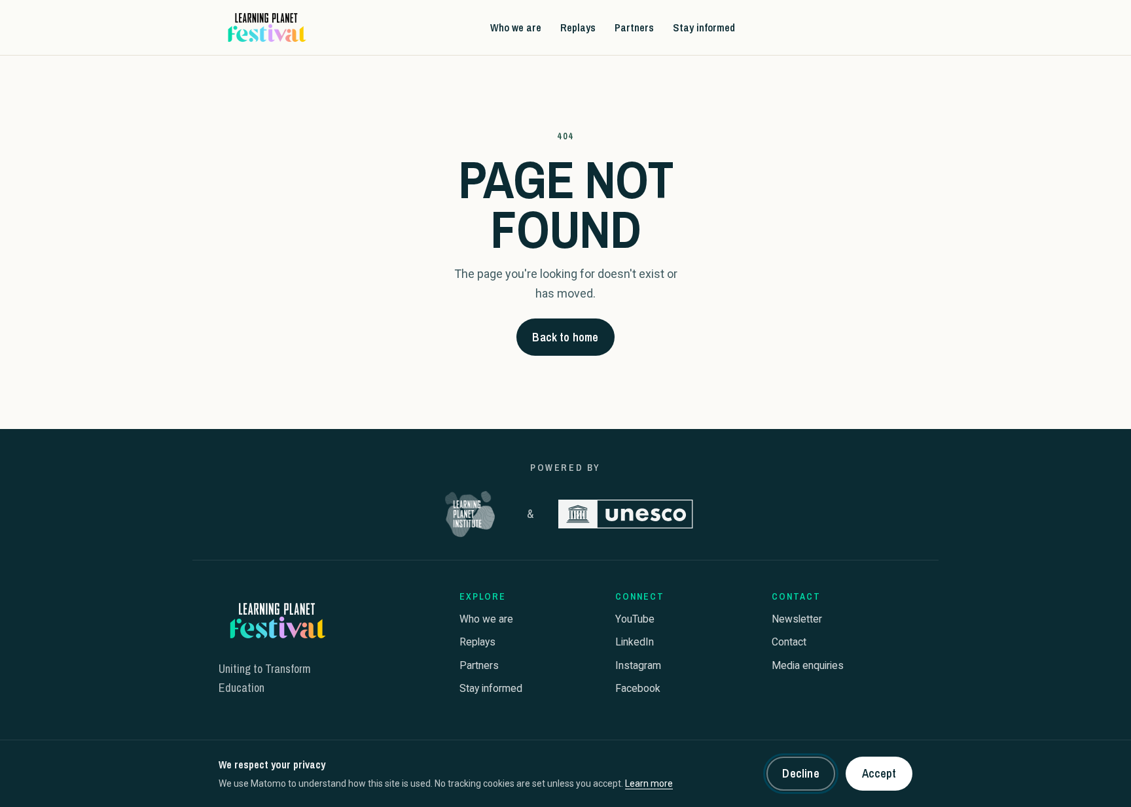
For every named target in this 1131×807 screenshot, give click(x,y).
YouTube (635, 619)
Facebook (637, 688)
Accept (879, 773)
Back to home (565, 337)
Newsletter (797, 619)
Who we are (515, 27)
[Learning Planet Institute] (470, 514)
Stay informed (704, 27)
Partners (634, 27)
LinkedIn (634, 642)
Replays (578, 27)
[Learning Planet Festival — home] (266, 27)
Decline (800, 773)
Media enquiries (808, 665)
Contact (789, 642)
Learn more (649, 783)
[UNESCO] (625, 514)
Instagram (638, 665)
